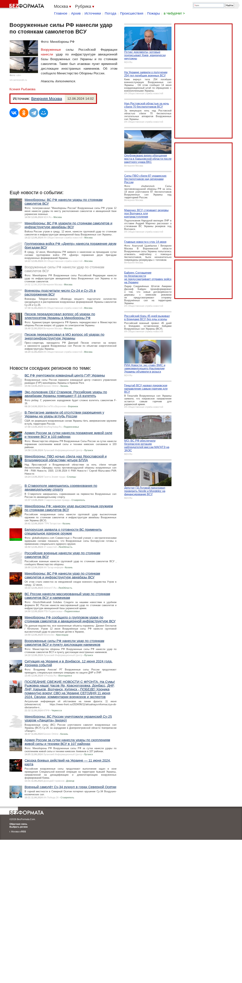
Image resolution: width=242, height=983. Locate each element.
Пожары (153, 13)
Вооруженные (51, 49)
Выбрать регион (18, 827)
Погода (110, 13)
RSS (23, 831)
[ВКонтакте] (14, 112)
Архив (76, 13)
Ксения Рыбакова (22, 89)
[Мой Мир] (43, 112)
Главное (60, 13)
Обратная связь (18, 824)
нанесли (47, 54)
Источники (93, 13)
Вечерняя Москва (46, 99)
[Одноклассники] (23, 112)
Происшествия (131, 13)
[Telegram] (33, 112)
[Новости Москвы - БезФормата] (22, 4)
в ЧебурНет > (174, 13)
